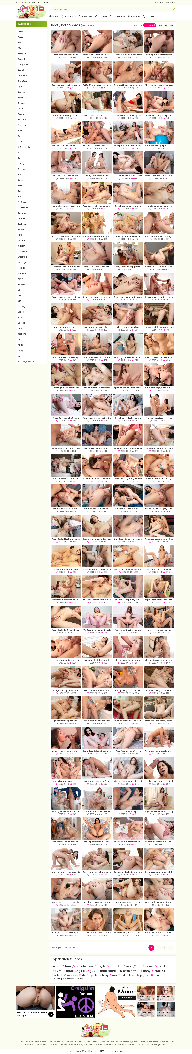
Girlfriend (22, 119)
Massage (22, 262)
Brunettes (22, 81)
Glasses (21, 284)
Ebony (20, 350)
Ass (19, 42)
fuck (68, 975)
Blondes (21, 103)
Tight (20, 86)
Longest (102, 16)
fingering (160, 970)
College (21, 323)
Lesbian (21, 268)
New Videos (70, 16)
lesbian (125, 971)
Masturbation (24, 240)
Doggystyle (23, 64)
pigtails (93, 975)
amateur (56, 966)
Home (55, 16)
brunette (115, 966)
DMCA (110, 1051)
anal (157, 975)
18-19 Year (22, 202)
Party (20, 279)
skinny (145, 971)
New (160, 25)
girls (81, 971)
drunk (114, 975)
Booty (20, 191)
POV (20, 152)
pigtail (144, 975)
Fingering (22, 125)
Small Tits (22, 97)
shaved (149, 966)
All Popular (21, 2)
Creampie (22, 257)
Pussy (20, 37)
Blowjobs (22, 53)
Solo (20, 317)
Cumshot (22, 70)
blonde (70, 970)
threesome (108, 971)
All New (32, 2)
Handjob (22, 273)
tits (139, 966)
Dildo (20, 328)
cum (58, 971)
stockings (59, 978)
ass (134, 971)
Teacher (22, 218)
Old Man (22, 312)
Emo (20, 356)
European (22, 75)
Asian (20, 345)
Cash (20, 290)
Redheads (22, 224)
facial (161, 966)
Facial (20, 108)
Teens (20, 31)
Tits (19, 48)
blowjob (101, 966)
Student (21, 246)
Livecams (158, 2)
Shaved (21, 59)
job (83, 975)
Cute (20, 141)
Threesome (23, 207)
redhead (70, 979)
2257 (102, 1051)
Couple (21, 180)
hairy (105, 975)
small (129, 966)
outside (58, 975)
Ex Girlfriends (24, 147)
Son (19, 136)
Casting (21, 306)
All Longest (43, 2)
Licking (21, 163)
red (123, 975)
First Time (22, 251)
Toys (20, 235)
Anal (20, 174)
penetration (84, 966)
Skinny (21, 130)
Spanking (22, 334)
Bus (19, 196)
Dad (20, 158)
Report (118, 1051)
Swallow (21, 169)
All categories (24, 361)
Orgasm (21, 92)
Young (21, 114)
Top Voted (86, 16)
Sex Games (171, 2)
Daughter (22, 213)
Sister (20, 185)
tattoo (80, 979)
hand (75, 975)
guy (92, 971)
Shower (21, 229)
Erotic (20, 295)
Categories (119, 16)
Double (21, 301)
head (132, 975)
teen (68, 966)
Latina (20, 339)
